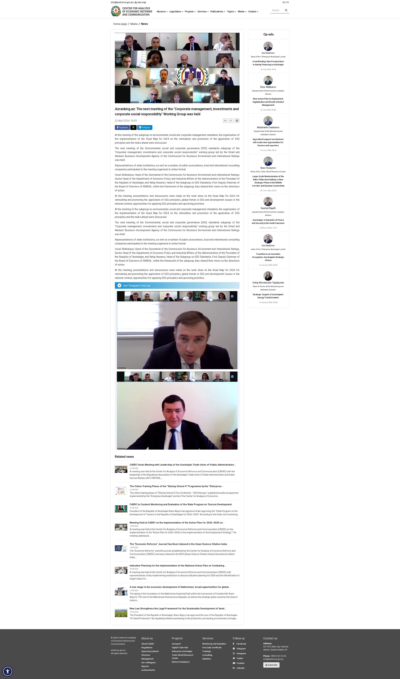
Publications (217, 11)
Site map (141, 2)
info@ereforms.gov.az (122, 2)
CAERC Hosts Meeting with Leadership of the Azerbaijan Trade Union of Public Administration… (182, 464)
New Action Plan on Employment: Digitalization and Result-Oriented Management (268, 102)
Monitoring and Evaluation (214, 644)
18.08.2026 (134, 569)
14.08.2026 (134, 591)
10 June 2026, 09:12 (268, 150)
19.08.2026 (134, 526)
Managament (147, 659)
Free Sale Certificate (212, 647)
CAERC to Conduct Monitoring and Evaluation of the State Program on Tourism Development (181, 504)
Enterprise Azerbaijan (182, 651)
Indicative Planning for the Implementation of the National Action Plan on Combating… (178, 565)
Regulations (146, 647)
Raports (145, 666)
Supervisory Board (150, 651)
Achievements (148, 670)
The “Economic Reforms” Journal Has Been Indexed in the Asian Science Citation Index (178, 544)
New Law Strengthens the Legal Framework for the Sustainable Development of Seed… (178, 608)
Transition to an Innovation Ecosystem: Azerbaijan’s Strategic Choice (268, 257)
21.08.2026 (134, 468)
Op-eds (268, 34)
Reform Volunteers (181, 662)
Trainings (206, 651)
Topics (231, 11)
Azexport (176, 644)
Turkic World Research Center (182, 656)
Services (202, 11)
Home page (120, 23)
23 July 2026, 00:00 (268, 110)
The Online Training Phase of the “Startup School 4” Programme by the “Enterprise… (176, 486)
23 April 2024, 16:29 (126, 120)
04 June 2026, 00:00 (268, 191)
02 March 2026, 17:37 (268, 228)
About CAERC (147, 644)
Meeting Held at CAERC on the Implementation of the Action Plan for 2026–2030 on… (177, 522)
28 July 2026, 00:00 (268, 69)
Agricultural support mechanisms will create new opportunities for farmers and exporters (268, 142)
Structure (145, 655)
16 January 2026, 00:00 (268, 265)
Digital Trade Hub (180, 647)
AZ (283, 2)
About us (161, 11)
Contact (252, 11)
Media (241, 11)
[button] (7, 671)
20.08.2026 (134, 508)
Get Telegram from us (136, 285)
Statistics (206, 659)
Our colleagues (148, 662)
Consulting (207, 655)
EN (287, 2)
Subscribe (272, 665)
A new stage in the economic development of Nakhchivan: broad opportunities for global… (180, 587)
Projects (189, 11)
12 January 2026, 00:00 (268, 302)
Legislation (175, 11)
